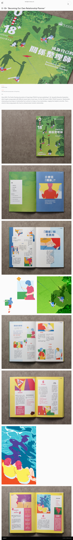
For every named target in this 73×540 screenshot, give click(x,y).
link (2, 94)
